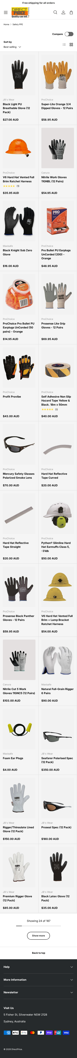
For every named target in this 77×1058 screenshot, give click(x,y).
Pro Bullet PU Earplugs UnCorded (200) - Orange (56, 254)
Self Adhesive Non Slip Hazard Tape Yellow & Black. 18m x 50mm (56, 400)
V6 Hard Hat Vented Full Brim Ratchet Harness (18, 179)
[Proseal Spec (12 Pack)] (57, 798)
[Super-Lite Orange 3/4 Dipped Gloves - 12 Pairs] (57, 75)
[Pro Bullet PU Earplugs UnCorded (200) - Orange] (57, 221)
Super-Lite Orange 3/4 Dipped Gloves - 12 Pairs (57, 106)
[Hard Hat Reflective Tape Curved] (57, 444)
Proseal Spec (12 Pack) (56, 827)
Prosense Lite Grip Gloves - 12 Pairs (53, 325)
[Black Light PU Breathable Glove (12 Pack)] (19, 75)
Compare (57, 34)
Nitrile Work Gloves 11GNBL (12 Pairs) (54, 179)
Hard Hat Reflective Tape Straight (16, 545)
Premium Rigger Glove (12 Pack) (17, 898)
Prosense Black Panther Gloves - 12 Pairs (18, 618)
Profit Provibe (12, 396)
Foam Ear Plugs (13, 758)
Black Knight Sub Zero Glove (17, 252)
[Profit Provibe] (19, 367)
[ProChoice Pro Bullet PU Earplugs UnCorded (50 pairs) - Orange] (19, 294)
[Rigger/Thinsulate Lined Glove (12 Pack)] (19, 798)
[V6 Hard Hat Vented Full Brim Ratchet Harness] (19, 148)
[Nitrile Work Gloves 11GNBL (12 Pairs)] (57, 148)
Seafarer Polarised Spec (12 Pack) (57, 760)
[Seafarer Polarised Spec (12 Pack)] (57, 729)
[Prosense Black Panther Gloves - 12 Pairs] (19, 587)
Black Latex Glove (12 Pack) (55, 898)
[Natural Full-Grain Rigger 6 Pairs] (57, 660)
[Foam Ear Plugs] (19, 729)
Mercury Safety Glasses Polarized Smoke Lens (18, 476)
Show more (38, 935)
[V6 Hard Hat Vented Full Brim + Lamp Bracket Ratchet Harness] (57, 587)
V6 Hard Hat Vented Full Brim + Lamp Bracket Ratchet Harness (57, 620)
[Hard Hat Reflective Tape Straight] (19, 513)
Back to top (38, 952)
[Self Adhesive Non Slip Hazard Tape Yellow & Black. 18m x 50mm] (57, 367)
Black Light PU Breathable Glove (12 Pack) (16, 108)
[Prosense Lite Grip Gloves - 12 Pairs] (57, 294)
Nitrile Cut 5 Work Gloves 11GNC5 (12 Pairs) (19, 691)
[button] (71, 12)
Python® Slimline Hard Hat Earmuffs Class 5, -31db (56, 547)
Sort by (8, 41)
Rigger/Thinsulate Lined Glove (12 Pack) (18, 829)
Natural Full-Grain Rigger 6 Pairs (57, 691)
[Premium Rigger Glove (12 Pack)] (19, 867)
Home (6, 24)
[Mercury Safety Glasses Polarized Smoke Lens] (19, 444)
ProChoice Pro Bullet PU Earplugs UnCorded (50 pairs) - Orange (18, 327)
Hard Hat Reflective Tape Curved (54, 476)
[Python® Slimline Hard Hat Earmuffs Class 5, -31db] (57, 513)
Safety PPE (18, 24)
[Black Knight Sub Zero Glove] (19, 221)
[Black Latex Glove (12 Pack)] (57, 867)
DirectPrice (16, 1049)
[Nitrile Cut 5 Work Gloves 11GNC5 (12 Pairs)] (19, 660)
